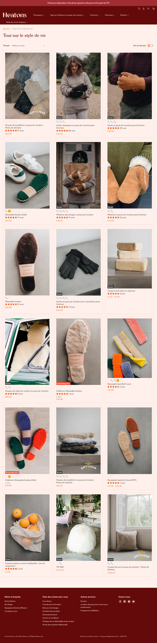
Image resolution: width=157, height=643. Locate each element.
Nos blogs (9, 604)
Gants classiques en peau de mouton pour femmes (75, 126)
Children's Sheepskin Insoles (69, 391)
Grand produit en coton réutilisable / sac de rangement (25, 564)
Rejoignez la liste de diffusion (16, 608)
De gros (84, 601)
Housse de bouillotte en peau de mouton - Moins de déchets (24, 126)
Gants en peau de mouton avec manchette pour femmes (78, 303)
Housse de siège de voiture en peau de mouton (26, 391)
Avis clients (47, 601)
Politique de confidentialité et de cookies (58, 621)
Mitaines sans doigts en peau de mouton (74, 214)
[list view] (152, 45)
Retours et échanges (51, 608)
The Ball (60, 567)
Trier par (6, 46)
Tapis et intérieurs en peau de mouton (66, 15)
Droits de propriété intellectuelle (55, 624)
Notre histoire (10, 601)
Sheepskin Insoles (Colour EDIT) (121, 480)
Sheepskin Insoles (13, 301)
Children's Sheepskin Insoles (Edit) (20, 480)
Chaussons (38, 15)
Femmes (94, 15)
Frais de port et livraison (52, 604)
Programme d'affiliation (90, 610)
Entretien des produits (51, 611)
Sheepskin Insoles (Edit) (16, 214)
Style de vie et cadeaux (16, 22)
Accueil (6, 29)
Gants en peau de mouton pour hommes (125, 125)
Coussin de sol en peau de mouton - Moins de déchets (128, 568)
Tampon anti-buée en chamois (121, 290)
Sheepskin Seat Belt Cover (119, 384)
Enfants (123, 15)
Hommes (109, 15)
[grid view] (149, 45)
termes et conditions (51, 618)
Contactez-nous (11, 611)
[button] (148, 8)
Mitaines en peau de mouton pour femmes (126, 214)
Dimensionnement (50, 614)
